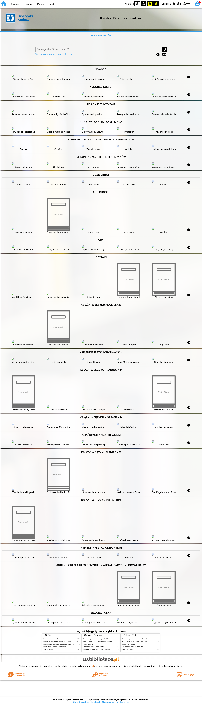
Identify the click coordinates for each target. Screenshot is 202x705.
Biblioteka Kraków (101, 35)
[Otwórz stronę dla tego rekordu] (24, 76)
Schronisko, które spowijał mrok (133, 646)
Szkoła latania (48, 649)
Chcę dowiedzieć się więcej (86, 702)
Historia (28, 4)
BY (156, 3)
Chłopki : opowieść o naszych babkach (97, 639)
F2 (186, 3)
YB (150, 3)
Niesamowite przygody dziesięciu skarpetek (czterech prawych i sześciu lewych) (72, 644)
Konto (52, 4)
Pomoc (40, 4)
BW (144, 3)
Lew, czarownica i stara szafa (54, 639)
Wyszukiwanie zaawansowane (49, 54)
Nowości (15, 4)
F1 (179, 3)
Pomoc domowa (127, 649)
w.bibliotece (86, 666)
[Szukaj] (164, 49)
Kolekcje (68, 54)
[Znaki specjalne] (164, 54)
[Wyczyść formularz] (157, 54)
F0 (173, 3)
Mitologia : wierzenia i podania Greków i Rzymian (61, 641)
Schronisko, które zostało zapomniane (96, 649)
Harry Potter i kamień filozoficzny (55, 646)
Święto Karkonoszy (129, 644)
